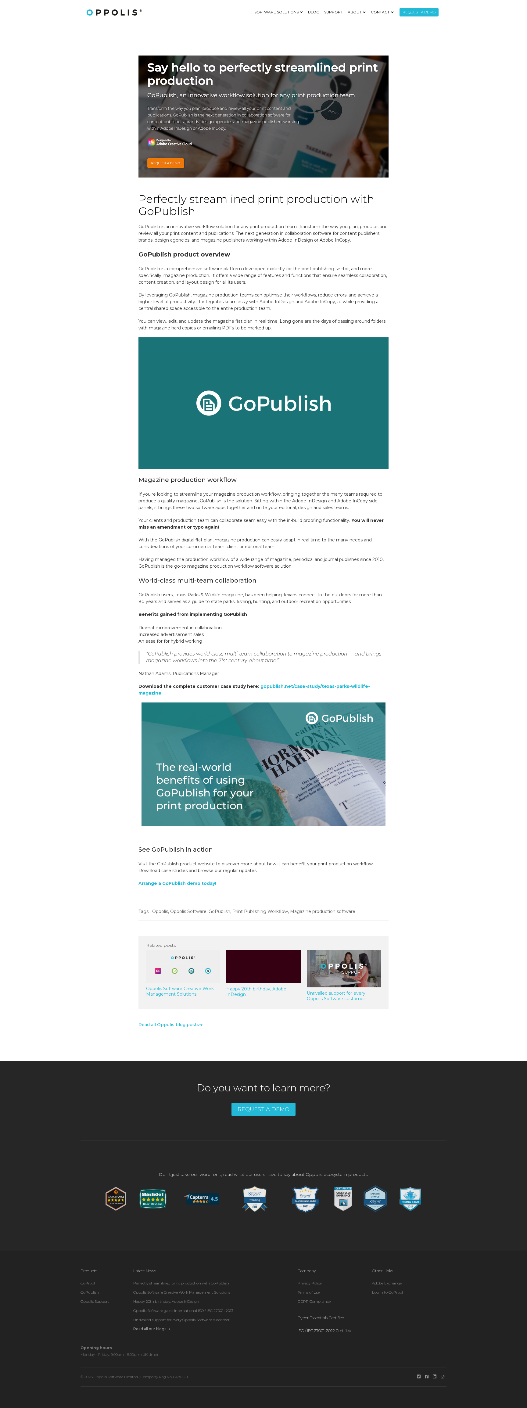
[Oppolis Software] (114, 12)
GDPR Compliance (314, 1301)
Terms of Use (309, 1292)
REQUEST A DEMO (419, 12)
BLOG (313, 12)
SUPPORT (333, 12)
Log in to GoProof (387, 1292)
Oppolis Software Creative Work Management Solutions (181, 1292)
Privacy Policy (310, 1283)
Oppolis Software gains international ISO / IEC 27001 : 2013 (183, 1310)
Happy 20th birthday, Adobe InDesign (166, 1301)
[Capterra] (201, 1199)
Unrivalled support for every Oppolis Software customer (181, 1319)
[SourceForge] (116, 1198)
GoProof (88, 1283)
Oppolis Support (95, 1301)
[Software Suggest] (255, 1199)
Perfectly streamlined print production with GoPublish (181, 1283)
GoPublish (90, 1292)
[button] (278, 12)
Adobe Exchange (387, 1283)
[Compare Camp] (343, 1199)
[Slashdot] (153, 1199)
